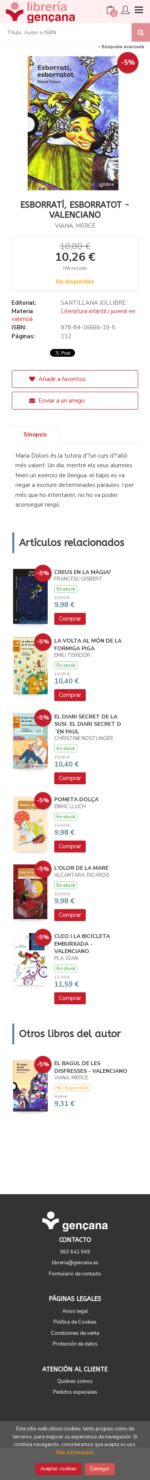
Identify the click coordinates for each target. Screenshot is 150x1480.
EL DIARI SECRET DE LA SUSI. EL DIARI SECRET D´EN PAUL (87, 724)
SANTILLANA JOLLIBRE (93, 303)
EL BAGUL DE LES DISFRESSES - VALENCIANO (90, 1067)
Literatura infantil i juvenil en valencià (73, 315)
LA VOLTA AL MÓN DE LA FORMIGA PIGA (88, 644)
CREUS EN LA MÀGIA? (82, 572)
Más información (75, 1452)
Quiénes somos (75, 1381)
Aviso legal (75, 1311)
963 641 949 (75, 1251)
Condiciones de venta (75, 1333)
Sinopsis (35, 434)
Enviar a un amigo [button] (61, 400)
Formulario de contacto (75, 1273)
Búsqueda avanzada (122, 47)
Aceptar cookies (58, 1468)
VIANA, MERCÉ (75, 226)
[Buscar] (141, 32)
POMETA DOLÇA (76, 799)
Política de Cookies (75, 1322)
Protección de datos (75, 1344)
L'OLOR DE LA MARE (81, 868)
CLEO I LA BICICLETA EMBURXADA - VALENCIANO (82, 944)
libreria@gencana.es (75, 1262)
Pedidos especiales (75, 1392)
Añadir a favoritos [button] (61, 379)
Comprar (70, 619)
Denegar (100, 1468)
